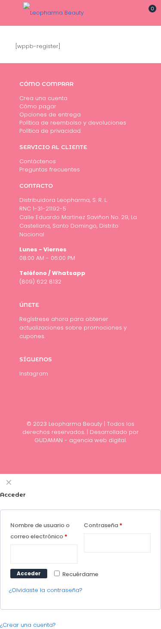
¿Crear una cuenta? (28, 625)
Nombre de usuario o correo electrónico (40, 530)
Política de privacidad (50, 131)
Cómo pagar (37, 106)
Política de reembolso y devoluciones (72, 123)
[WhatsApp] (92, 452)
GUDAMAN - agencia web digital (80, 440)
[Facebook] (80, 452)
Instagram (33, 373)
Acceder (29, 573)
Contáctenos (37, 161)
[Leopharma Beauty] (53, 13)
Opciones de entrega (50, 114)
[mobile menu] (11, 13)
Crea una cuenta (43, 98)
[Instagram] (68, 452)
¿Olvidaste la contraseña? (45, 590)
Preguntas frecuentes (49, 169)
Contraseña (103, 525)
